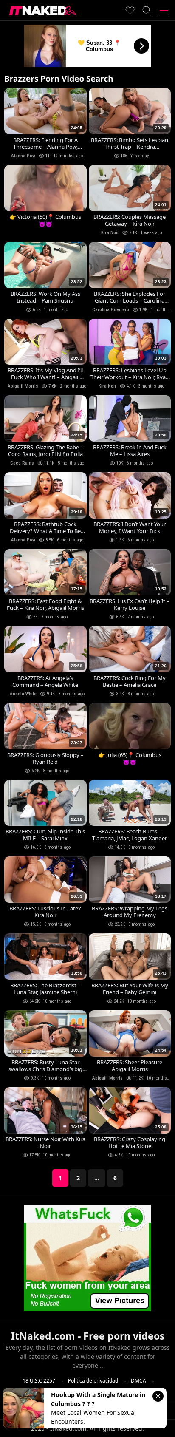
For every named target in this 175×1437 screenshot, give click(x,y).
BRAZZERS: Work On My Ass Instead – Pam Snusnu (45, 297)
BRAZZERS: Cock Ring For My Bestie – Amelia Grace (129, 681)
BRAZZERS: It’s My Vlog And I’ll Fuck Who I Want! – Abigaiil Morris (45, 373)
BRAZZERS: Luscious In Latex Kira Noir (45, 911)
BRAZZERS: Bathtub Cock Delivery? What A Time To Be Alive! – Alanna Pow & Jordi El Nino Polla (45, 527)
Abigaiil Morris (23, 386)
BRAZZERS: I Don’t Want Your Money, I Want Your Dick (129, 527)
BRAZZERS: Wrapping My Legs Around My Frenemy (129, 911)
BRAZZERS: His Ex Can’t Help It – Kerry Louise (129, 604)
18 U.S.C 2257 (39, 1380)
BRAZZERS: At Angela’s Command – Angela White (45, 681)
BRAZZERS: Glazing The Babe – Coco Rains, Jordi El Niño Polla (45, 450)
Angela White (23, 694)
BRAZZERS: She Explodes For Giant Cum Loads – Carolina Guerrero (129, 297)
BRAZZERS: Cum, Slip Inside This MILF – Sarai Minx (45, 835)
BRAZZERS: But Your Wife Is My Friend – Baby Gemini (129, 988)
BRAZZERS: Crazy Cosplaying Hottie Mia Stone (129, 1142)
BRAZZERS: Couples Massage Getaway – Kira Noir (129, 220)
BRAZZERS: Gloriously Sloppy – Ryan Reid (45, 758)
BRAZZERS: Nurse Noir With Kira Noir (45, 1142)
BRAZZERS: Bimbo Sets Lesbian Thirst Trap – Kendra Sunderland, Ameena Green (129, 143)
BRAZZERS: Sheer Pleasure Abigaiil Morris (129, 1065)
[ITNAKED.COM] (43, 10)
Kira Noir (110, 232)
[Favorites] (130, 10)
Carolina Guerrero (110, 309)
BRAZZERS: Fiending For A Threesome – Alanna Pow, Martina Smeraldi (45, 143)
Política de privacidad (93, 1380)
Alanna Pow (23, 156)
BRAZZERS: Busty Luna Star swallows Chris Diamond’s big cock (45, 1065)
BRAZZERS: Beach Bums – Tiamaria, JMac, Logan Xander (129, 835)
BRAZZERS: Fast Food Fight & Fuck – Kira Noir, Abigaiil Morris (45, 604)
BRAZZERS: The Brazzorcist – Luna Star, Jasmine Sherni (45, 988)
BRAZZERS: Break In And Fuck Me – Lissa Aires (130, 450)
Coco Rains (22, 463)
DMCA (138, 1380)
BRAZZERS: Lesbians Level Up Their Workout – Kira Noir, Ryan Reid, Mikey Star (129, 373)
